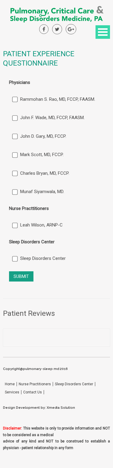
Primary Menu (103, 32)
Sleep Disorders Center (32, 242)
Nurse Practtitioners (29, 208)
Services (12, 392)
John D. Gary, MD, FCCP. (43, 136)
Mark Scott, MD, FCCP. (42, 154)
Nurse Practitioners (35, 384)
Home (10, 384)
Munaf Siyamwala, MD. (42, 191)
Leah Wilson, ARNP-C (41, 225)
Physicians (19, 82)
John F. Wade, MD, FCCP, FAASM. (52, 117)
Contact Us (32, 392)
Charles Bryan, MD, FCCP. (44, 173)
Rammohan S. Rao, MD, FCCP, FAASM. (57, 99)
